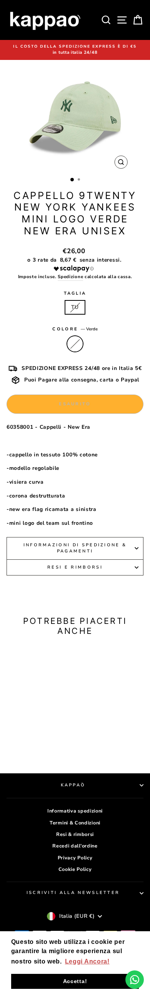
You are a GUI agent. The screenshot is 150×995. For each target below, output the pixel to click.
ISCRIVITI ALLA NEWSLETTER (73, 893)
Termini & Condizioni (75, 822)
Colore (74, 329)
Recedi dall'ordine (74, 845)
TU (74, 307)
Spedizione (70, 277)
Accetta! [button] (75, 981)
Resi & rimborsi (75, 834)
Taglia (75, 293)
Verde (75, 344)
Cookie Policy (75, 869)
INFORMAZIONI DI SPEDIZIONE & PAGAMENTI (75, 548)
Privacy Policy (75, 857)
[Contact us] (134, 979)
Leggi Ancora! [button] (87, 961)
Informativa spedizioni (75, 811)
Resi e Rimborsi (75, 567)
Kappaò (73, 785)
